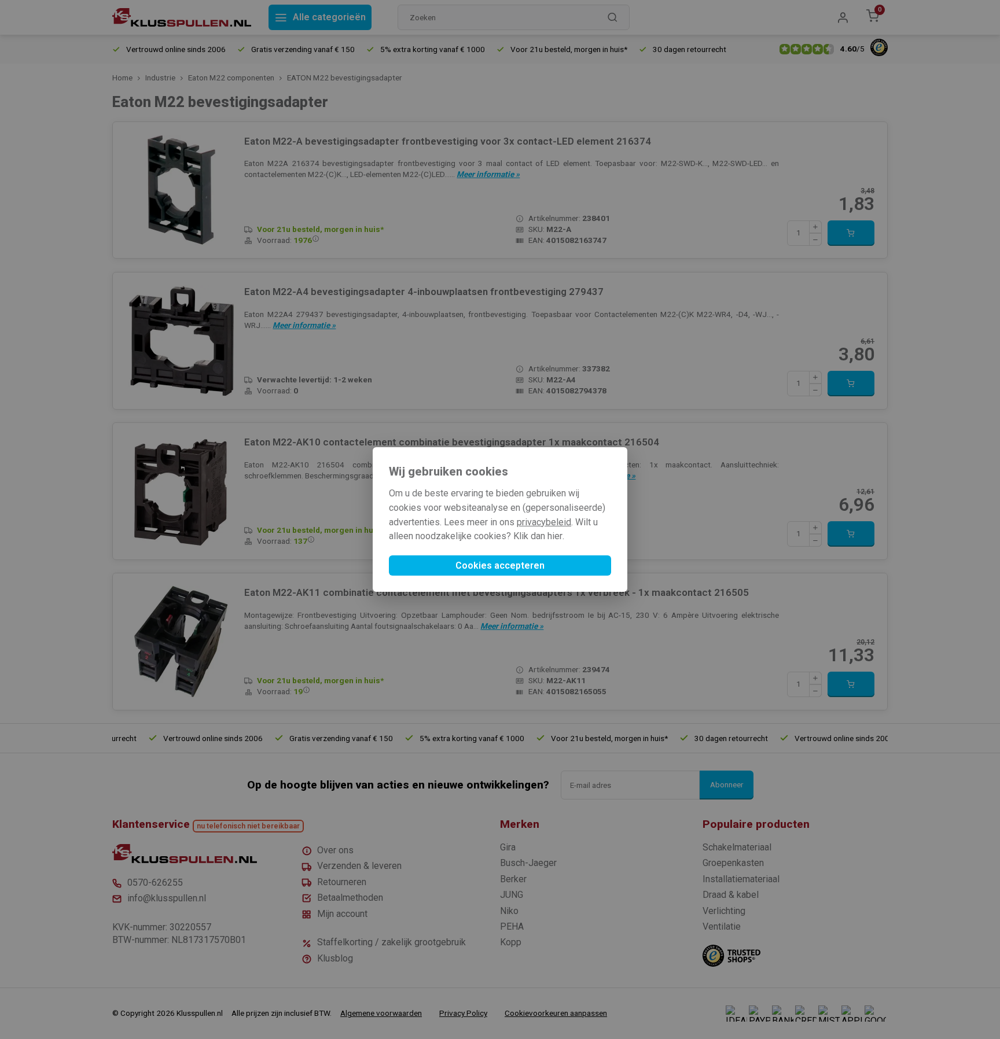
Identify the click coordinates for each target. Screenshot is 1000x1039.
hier (554, 535)
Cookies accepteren (500, 565)
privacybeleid (544, 522)
